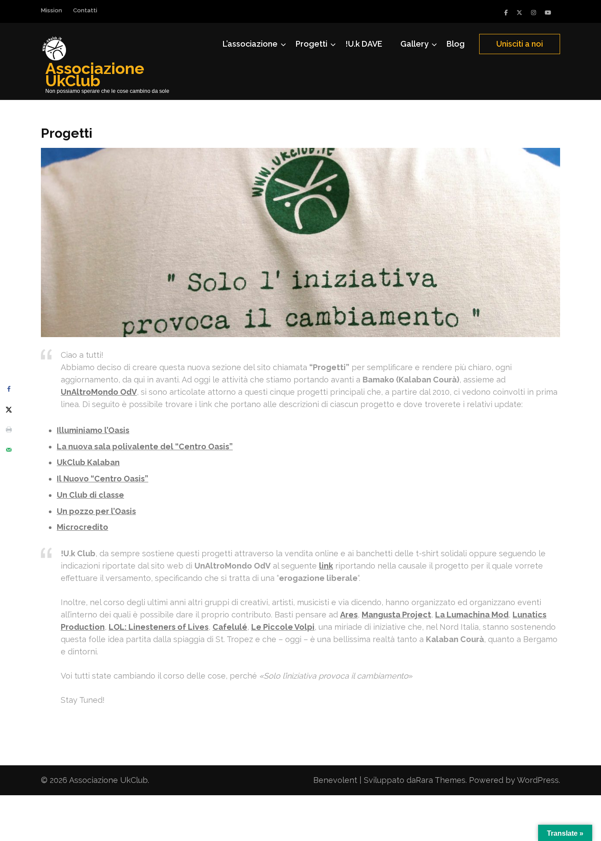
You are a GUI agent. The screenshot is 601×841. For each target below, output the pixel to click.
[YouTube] (548, 12)
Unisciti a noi (519, 43)
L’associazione (250, 43)
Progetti (311, 43)
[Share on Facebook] (9, 389)
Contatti (85, 10)
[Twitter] (519, 12)
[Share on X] (9, 409)
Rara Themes (440, 780)
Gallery (414, 43)
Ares (349, 614)
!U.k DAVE (363, 43)
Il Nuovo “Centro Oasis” (102, 478)
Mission (51, 10)
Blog (456, 43)
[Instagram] (533, 12)
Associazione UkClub (94, 74)
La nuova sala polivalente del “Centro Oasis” (145, 446)
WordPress (538, 780)
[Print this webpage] (9, 429)
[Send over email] (9, 450)
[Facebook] (506, 12)
